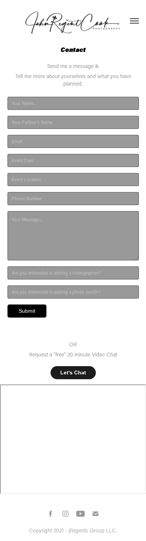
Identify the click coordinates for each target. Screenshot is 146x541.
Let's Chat (73, 372)
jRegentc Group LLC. (93, 530)
